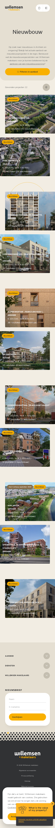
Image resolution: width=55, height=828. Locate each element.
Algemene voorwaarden (27, 770)
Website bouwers (27, 786)
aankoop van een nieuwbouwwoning (27, 64)
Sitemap (27, 781)
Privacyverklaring (27, 776)
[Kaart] (46, 87)
